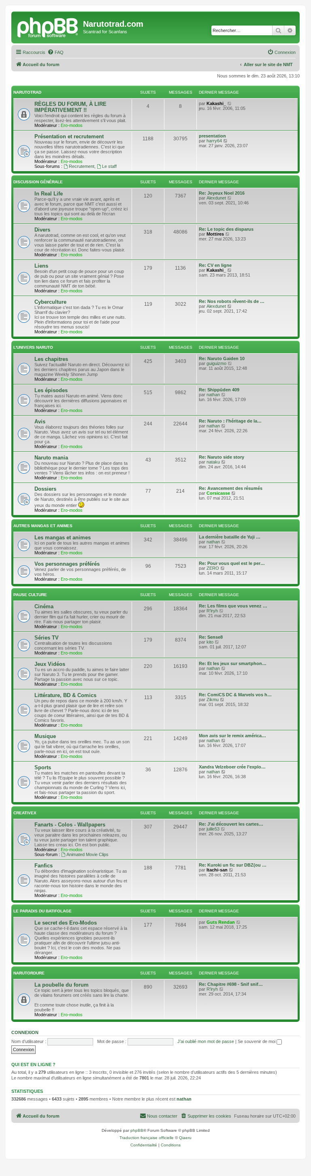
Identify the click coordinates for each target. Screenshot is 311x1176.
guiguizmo (216, 363)
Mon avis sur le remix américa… (232, 735)
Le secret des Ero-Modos (65, 923)
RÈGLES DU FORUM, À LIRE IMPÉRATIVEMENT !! (70, 107)
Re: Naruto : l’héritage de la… (230, 420)
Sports (42, 767)
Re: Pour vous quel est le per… (232, 563)
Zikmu (213, 699)
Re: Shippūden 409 (219, 389)
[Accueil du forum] (48, 26)
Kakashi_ (216, 103)
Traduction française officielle (146, 1137)
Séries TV (46, 638)
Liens (41, 266)
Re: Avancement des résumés (230, 488)
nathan (213, 394)
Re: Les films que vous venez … (233, 605)
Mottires (215, 234)
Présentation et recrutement (69, 136)
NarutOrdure (29, 973)
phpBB (136, 1130)
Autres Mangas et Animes (42, 526)
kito (210, 642)
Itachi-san (217, 869)
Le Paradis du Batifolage (42, 911)
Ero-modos (72, 125)
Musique (45, 736)
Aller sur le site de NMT (268, 64)
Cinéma (43, 606)
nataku (213, 461)
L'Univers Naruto (33, 347)
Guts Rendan (221, 922)
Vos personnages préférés (67, 564)
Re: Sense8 (211, 637)
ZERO (213, 568)
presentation (212, 135)
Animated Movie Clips (87, 854)
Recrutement (81, 166)
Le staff (109, 166)
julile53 (213, 828)
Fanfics (43, 866)
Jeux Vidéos (49, 664)
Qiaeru (185, 1137)
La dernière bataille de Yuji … (229, 536)
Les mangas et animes (62, 537)
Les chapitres (51, 359)
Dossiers (45, 489)
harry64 (214, 140)
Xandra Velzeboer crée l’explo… (232, 766)
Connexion (24, 1032)
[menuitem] (55, 52)
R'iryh (212, 610)
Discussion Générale (38, 182)
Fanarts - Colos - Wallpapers (69, 825)
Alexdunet (216, 197)
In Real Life (48, 194)
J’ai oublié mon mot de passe (205, 1041)
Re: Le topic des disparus (226, 229)
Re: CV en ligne (215, 265)
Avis (39, 421)
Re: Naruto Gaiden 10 (222, 358)
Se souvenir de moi (257, 1041)
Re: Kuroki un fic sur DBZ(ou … (232, 865)
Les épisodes (51, 390)
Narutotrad (27, 92)
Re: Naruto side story (221, 457)
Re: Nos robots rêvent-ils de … (231, 301)
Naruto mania (51, 458)
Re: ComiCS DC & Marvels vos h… (235, 694)
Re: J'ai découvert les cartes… (231, 824)
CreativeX (24, 813)
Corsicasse (218, 493)
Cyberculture (50, 302)
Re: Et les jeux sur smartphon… (232, 663)
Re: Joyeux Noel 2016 (222, 193)
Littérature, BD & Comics (65, 695)
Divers (42, 230)
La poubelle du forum (61, 985)
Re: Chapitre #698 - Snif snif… (231, 984)
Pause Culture (30, 594)
